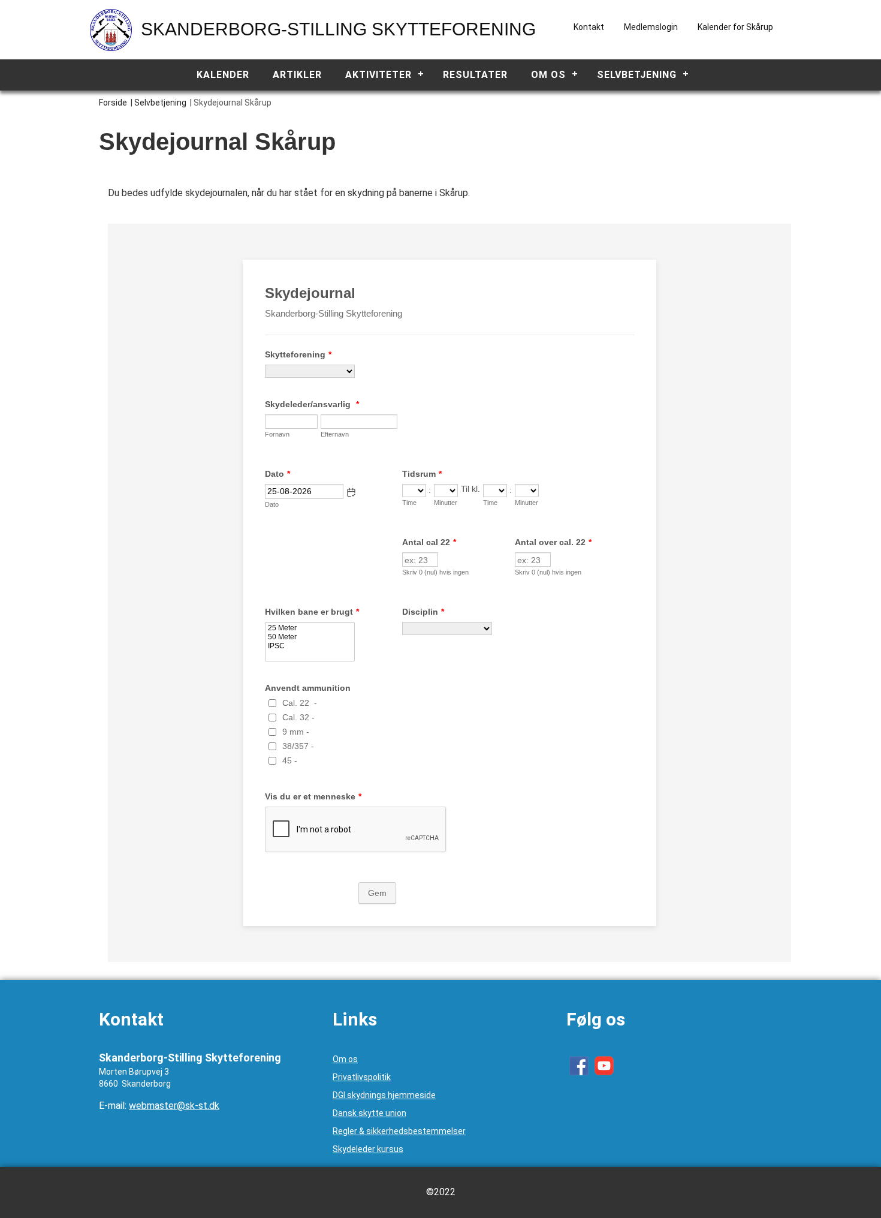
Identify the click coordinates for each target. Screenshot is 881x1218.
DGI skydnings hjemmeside (384, 1095)
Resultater (475, 74)
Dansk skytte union (369, 1113)
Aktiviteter (378, 74)
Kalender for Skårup (735, 27)
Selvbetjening (637, 74)
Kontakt (589, 27)
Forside (113, 102)
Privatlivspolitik (362, 1077)
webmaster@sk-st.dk (174, 1105)
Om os (548, 74)
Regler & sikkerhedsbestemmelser (399, 1131)
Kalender (223, 74)
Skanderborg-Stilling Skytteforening (338, 29)
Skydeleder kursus (368, 1149)
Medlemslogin (651, 27)
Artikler (297, 74)
